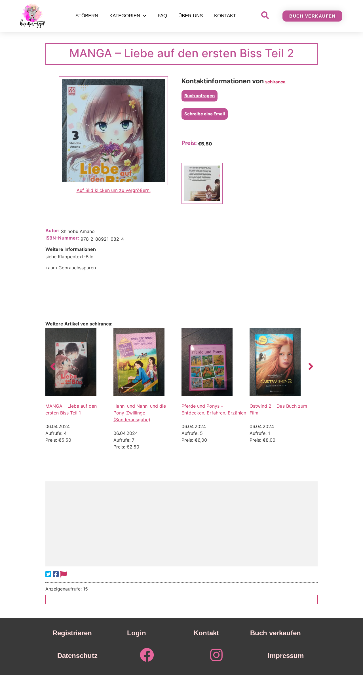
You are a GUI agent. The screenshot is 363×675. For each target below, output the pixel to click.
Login (136, 633)
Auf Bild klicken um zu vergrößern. (114, 190)
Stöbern (86, 15)
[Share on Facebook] (56, 574)
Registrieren (72, 633)
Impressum (286, 655)
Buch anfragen (199, 95)
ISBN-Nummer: (62, 238)
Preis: (189, 143)
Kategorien (124, 15)
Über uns (190, 15)
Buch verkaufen (275, 633)
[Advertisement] (181, 524)
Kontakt (225, 15)
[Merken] (63, 574)
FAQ (162, 15)
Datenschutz (77, 655)
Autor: (52, 230)
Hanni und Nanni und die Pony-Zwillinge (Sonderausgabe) (139, 412)
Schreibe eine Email (204, 114)
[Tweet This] (48, 574)
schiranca (275, 81)
